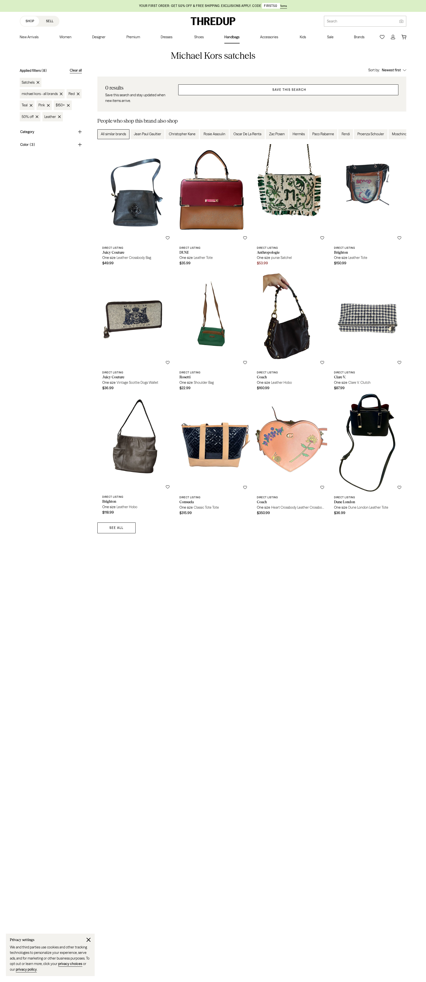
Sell (49, 21)
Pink (41, 105)
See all (116, 528)
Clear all (76, 70)
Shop (30, 21)
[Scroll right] (398, 134)
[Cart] (403, 37)
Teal (25, 105)
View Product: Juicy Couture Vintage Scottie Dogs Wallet (136, 331)
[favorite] (168, 238)
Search (332, 21)
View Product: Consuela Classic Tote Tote (213, 456)
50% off (28, 117)
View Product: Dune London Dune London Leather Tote (367, 456)
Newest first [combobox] (391, 70)
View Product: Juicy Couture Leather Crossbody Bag (136, 206)
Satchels (28, 82)
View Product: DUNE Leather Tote (213, 206)
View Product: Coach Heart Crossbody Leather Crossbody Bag (290, 456)
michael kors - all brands (40, 94)
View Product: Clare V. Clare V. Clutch (367, 331)
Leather (50, 117)
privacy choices (70, 964)
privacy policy (26, 969)
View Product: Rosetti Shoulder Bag (213, 331)
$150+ (60, 105)
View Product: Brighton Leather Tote (367, 206)
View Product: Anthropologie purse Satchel (290, 206)
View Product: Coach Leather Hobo (290, 331)
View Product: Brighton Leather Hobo (136, 456)
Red (72, 94)
